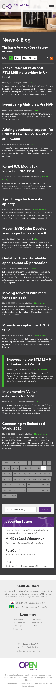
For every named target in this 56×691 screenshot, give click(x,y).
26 (25, 474)
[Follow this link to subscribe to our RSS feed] (52, 59)
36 (25, 479)
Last (14, 496)
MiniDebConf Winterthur (24, 538)
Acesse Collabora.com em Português (31, 607)
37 (30, 479)
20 (44, 468)
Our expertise (19, 622)
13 (13, 468)
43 (10, 485)
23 (10, 474)
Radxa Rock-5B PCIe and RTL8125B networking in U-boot (24, 72)
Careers (37, 626)
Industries (37, 622)
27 (30, 474)
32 (5, 479)
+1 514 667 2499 (28, 647)
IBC (8, 562)
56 (24, 490)
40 (44, 479)
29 (39, 474)
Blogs (17, 58)
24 (15, 474)
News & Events (29, 58)
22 (5, 474)
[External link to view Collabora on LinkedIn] (12, 637)
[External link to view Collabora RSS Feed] (43, 637)
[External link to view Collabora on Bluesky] (31, 637)
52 (5, 490)
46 (24, 485)
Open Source (19, 629)
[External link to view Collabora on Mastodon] (24, 637)
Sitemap (31, 686)
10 (49, 463)
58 (33, 490)
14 (17, 468)
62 (5, 496)
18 (34, 468)
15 (21, 468)
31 (49, 474)
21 (48, 468)
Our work (19, 626)
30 (44, 474)
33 (10, 479)
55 (19, 490)
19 (39, 468)
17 (30, 468)
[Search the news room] (48, 59)
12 (8, 468)
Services (37, 619)
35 (20, 479)
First (6, 463)
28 (34, 474)
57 (29, 490)
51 (48, 485)
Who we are (19, 619)
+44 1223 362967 (28, 643)
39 (39, 479)
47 (29, 485)
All (11, 58)
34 (15, 479)
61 (48, 490)
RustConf (12, 550)
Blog (32, 82)
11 (4, 468)
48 (33, 485)
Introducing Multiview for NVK (28, 105)
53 (10, 490)
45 (19, 485)
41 (49, 479)
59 (38, 490)
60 (43, 490)
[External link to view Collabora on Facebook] (37, 637)
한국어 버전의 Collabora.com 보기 (31, 603)
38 (34, 479)
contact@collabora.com (28, 651)
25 (20, 474)
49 (38, 485)
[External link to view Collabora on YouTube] (18, 637)
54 (14, 490)
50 (43, 485)
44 (14, 485)
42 (5, 485)
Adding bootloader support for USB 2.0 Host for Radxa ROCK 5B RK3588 (27, 134)
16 (26, 468)
